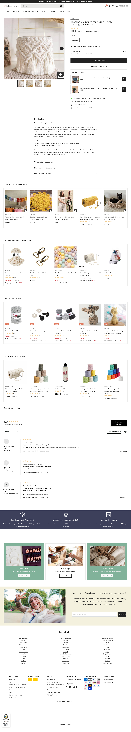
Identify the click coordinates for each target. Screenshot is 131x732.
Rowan (65, 643)
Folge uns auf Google (16, 695)
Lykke (107, 652)
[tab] (114, 432)
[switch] (6, 725)
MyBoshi (65, 659)
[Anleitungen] (65, 556)
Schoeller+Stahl (107, 638)
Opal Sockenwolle (65, 654)
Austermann (65, 647)
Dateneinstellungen (53, 692)
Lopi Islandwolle (107, 640)
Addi (107, 647)
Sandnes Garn (23, 638)
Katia (107, 656)
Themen (61, 11)
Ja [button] (40, 451)
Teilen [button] (47, 451)
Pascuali (107, 659)
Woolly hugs (107, 645)
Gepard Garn (65, 663)
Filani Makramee (65, 638)
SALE (68, 11)
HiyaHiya (23, 663)
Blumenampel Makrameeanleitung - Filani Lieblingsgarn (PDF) (98, 88)
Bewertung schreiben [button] (119, 423)
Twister (65, 645)
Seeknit (107, 661)
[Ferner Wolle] (107, 556)
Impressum (12, 690)
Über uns (12, 680)
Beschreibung (40, 119)
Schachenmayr (23, 645)
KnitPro (23, 654)
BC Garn (23, 661)
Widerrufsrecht (52, 695)
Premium (44, 11)
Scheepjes (65, 661)
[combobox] (42, 6)
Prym (107, 643)
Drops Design (107, 654)
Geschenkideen (108, 682)
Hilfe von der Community (44, 168)
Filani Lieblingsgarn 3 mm (59, 143)
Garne (7, 11)
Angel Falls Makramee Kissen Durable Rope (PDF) (95, 78)
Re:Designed (107, 663)
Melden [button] (43, 451)
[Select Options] (124, 79)
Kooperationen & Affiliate (17, 685)
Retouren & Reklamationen (55, 685)
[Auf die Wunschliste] (27, 193)
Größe (72, 36)
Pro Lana (23, 656)
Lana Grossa (24, 643)
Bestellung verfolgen (54, 682)
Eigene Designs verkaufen (17, 687)
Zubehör (16, 11)
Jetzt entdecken (23, 575)
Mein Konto (13, 697)
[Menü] (9, 714)
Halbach (65, 652)
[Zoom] (34, 48)
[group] (13, 422)
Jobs (10, 682)
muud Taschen (23, 652)
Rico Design (65, 649)
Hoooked (65, 640)
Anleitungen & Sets (30, 11)
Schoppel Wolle (65, 656)
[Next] (62, 48)
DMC (23, 649)
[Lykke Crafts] (23, 556)
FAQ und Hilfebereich (54, 687)
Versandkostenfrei (89, 31)
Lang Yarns (23, 647)
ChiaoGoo (107, 649)
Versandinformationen (43, 162)
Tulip (23, 659)
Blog (53, 11)
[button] (98, 28)
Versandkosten (51, 680)
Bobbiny (23, 640)
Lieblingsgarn (74, 19)
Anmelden (122, 614)
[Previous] (6, 48)
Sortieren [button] (7, 432)
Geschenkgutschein (109, 680)
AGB (10, 692)
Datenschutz (51, 690)
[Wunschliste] (113, 6)
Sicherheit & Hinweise (43, 174)
